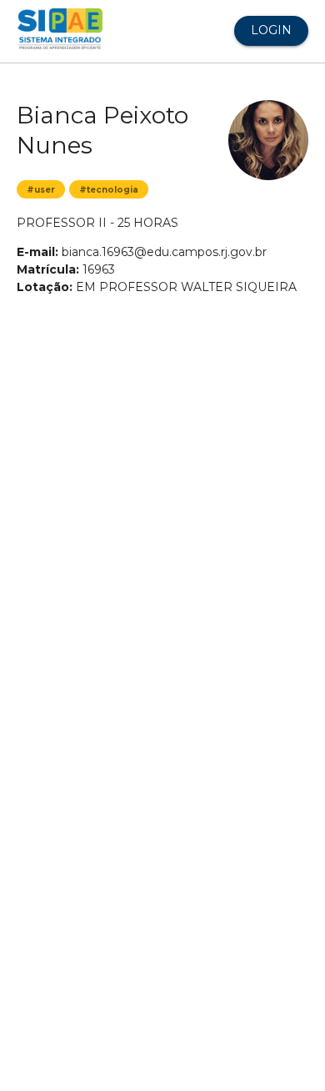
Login (271, 30)
